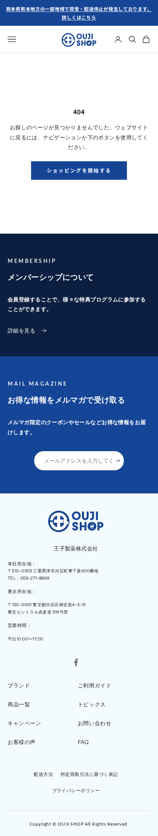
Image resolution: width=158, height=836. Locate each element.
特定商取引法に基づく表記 (89, 774)
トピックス (92, 704)
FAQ (83, 742)
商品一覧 (19, 704)
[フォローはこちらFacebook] (76, 662)
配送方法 (43, 774)
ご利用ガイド (94, 685)
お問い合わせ (94, 723)
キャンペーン (24, 723)
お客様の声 (22, 742)
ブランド (19, 685)
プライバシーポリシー (76, 790)
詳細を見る (21, 330)
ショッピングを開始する (79, 170)
